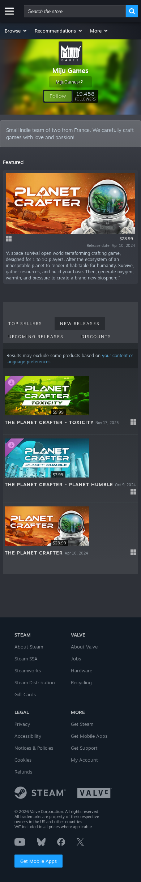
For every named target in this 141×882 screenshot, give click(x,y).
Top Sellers (25, 323)
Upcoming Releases (36, 336)
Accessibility (27, 736)
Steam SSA (26, 659)
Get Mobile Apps (38, 861)
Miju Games (70, 70)
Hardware (81, 670)
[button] (16, 30)
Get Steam (82, 724)
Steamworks (27, 670)
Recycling (81, 682)
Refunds (23, 772)
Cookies (22, 760)
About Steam (28, 647)
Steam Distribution (34, 682)
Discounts (96, 336)
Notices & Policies (33, 748)
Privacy (22, 724)
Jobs (76, 659)
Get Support (84, 748)
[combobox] (75, 11)
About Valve (84, 647)
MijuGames (67, 82)
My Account (84, 760)
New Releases (80, 323)
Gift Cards (25, 694)
